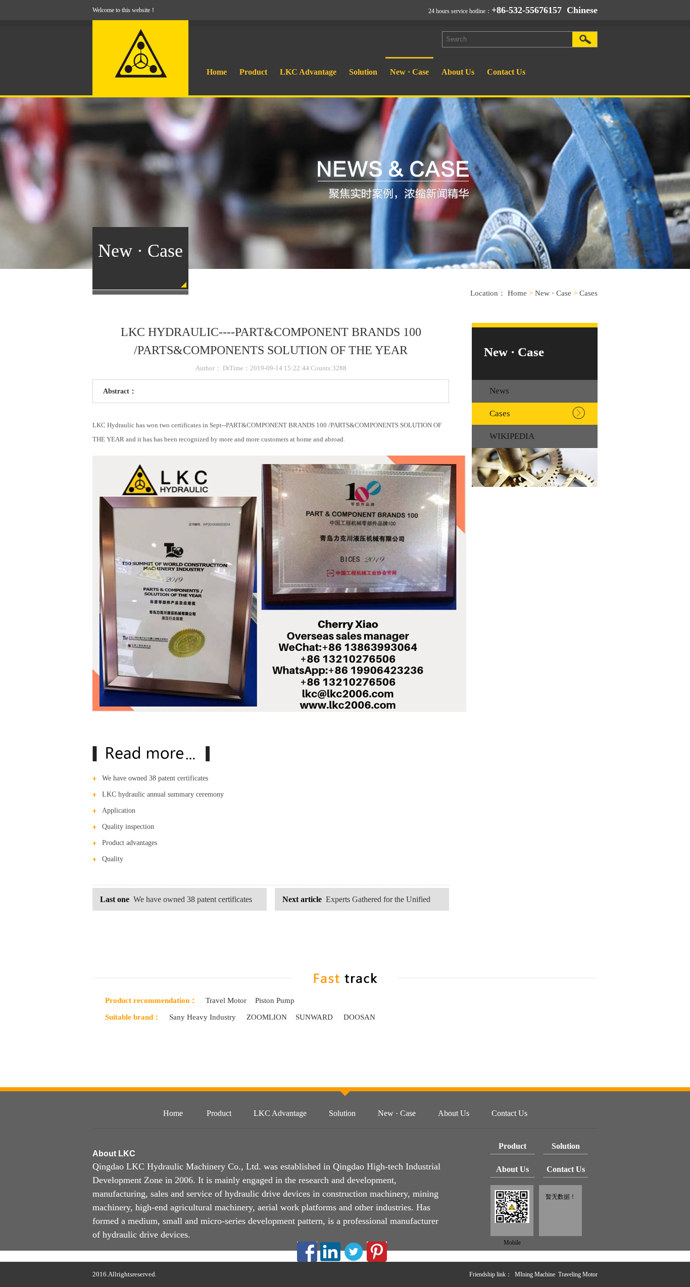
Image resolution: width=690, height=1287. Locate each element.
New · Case (409, 72)
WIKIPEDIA (511, 436)
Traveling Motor (578, 1274)
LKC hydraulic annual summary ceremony (163, 794)
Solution (363, 72)
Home (217, 72)
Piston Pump (274, 1000)
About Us (457, 72)
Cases (588, 293)
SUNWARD (315, 1017)
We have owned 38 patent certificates (155, 778)
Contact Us (506, 72)
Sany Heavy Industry (202, 1017)
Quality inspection (128, 826)
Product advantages (129, 843)
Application (118, 810)
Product (253, 72)
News (499, 391)
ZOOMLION (265, 1017)
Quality (112, 859)
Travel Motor (226, 1000)
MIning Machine (535, 1274)
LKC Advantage (308, 72)
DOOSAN (359, 1017)
